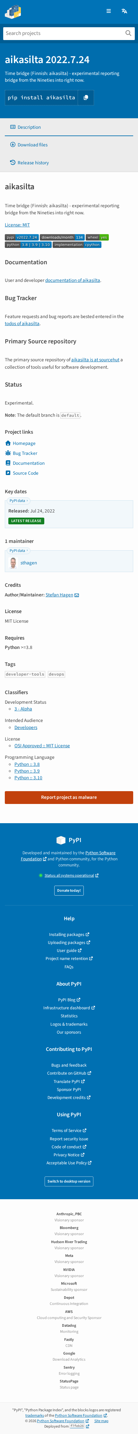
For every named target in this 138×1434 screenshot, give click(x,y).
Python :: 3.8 (27, 764)
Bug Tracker (25, 453)
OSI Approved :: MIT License (42, 745)
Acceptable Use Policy (67, 1163)
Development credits (66, 1097)
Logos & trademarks (69, 1024)
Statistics (69, 1016)
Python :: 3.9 (27, 770)
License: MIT (17, 224)
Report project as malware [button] (69, 797)
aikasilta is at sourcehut (95, 359)
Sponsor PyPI (69, 1089)
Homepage (24, 443)
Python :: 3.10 (28, 777)
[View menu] (108, 11)
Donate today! (69, 890)
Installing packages (66, 934)
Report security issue (69, 1139)
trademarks (34, 1415)
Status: (69, 875)
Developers (25, 727)
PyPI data (17, 501)
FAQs (69, 967)
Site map (101, 1421)
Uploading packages (66, 942)
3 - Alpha (23, 708)
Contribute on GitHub (66, 1073)
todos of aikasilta (22, 323)
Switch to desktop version (69, 1181)
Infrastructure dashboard (66, 1008)
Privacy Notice (67, 1155)
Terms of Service (67, 1130)
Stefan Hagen (59, 594)
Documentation (29, 463)
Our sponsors (69, 1032)
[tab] (69, 127)
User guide (67, 950)
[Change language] (124, 11)
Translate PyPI (67, 1081)
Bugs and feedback (69, 1065)
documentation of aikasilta (72, 280)
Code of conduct (67, 1147)
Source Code (26, 473)
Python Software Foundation (78, 1415)
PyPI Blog (66, 1000)
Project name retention (67, 958)
